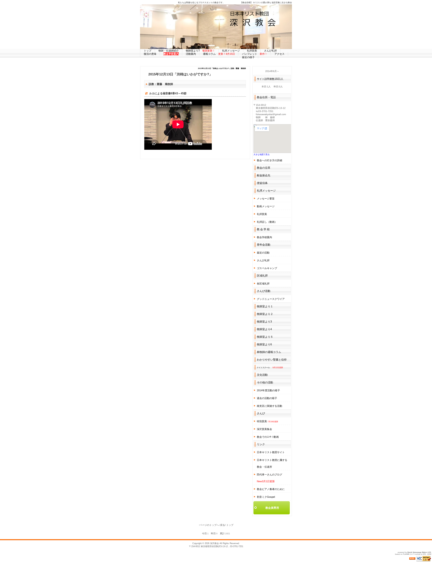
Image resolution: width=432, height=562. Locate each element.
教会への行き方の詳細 (269, 160)
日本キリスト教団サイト (271, 452)
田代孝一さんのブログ (269, 474)
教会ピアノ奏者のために (271, 489)
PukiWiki (406, 554)
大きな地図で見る (261, 154)
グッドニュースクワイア (271, 298)
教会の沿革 (263, 167)
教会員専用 (272, 507)
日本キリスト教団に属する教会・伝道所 (272, 463)
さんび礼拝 (263, 260)
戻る (222, 525)
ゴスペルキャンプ (267, 268)
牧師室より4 (264, 329)
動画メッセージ (266, 206)
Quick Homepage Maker (417, 552)
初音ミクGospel (266, 496)
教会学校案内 (264, 237)
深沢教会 (214, 543)
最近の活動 (263, 252)
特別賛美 (267, 421)
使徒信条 (262, 183)
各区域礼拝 (263, 283)
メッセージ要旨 (266, 198)
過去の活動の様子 (267, 398)
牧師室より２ (265, 314)
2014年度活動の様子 (268, 390)
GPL (424, 554)
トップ (229, 525)
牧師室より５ (265, 336)
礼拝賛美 (262, 214)
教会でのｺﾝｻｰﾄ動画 (268, 436)
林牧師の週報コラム (269, 352)
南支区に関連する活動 (269, 405)
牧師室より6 (264, 344)
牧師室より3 (264, 321)
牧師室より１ (265, 306)
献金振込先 (263, 175)
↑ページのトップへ (209, 525)
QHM (429, 554)
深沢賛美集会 (264, 429)
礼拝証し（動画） (267, 221)
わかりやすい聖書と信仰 (272, 359)
